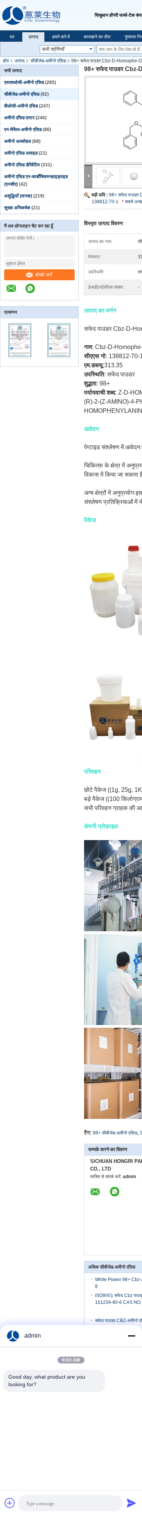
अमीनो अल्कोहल (17, 141)
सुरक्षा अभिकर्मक (17, 207)
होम (6, 60)
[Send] (131, 1502)
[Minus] (131, 1335)
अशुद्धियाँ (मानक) (18, 196)
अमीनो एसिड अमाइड (20, 153)
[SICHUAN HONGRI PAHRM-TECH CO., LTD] (47, 15)
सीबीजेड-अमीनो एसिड (48, 60)
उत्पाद (33, 36)
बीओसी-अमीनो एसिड (21, 106)
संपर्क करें (43, 275)
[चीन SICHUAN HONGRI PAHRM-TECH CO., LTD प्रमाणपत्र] (19, 361)
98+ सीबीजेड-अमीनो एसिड (115, 1133)
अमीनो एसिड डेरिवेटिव (22, 164)
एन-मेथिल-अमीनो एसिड (23, 129)
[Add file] (10, 1502)
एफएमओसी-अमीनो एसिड (24, 82)
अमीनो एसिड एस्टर (19, 117)
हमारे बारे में (61, 36)
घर (12, 36)
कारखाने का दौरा (97, 36)
